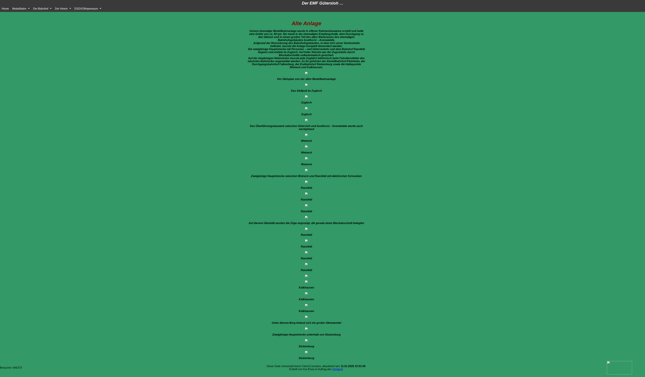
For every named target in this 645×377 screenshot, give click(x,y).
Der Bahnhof (40, 8)
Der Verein (61, 8)
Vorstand (337, 369)
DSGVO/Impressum (86, 8)
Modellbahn (19, 8)
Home (5, 8)
